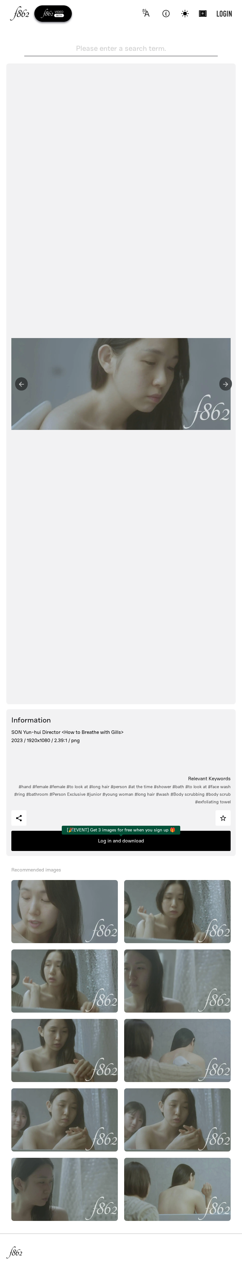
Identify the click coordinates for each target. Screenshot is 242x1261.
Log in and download (121, 841)
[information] (166, 14)
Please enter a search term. (121, 48)
